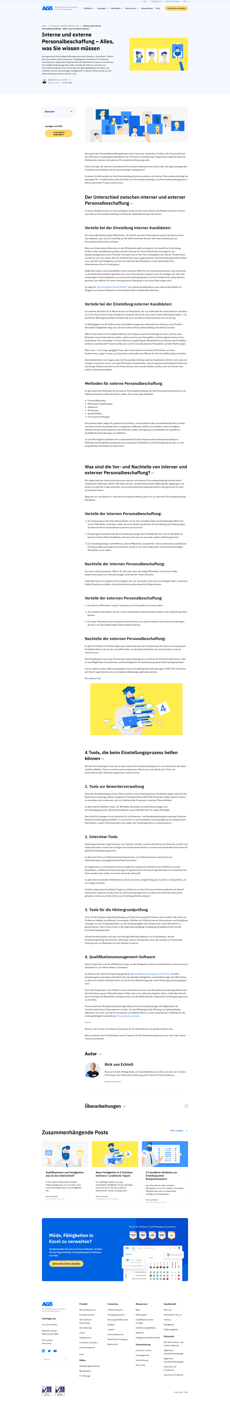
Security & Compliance (173, 1375)
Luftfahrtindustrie (115, 1310)
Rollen (82, 1360)
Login (145, 1)
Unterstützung (143, 1344)
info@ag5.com (156, 1)
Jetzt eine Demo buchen (66, 1263)
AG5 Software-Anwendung (85, 1321)
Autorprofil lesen (113, 1081)
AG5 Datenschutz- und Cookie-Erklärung (173, 1344)
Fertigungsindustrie (116, 1315)
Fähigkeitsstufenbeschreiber (148, 1337)
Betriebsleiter (85, 1371)
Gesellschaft (170, 1304)
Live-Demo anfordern (176, 8)
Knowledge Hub (142, 1355)
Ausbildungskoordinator (89, 1366)
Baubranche (113, 1344)
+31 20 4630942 (49, 1324)
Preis (81, 1354)
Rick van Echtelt (61, 80)
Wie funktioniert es (87, 1310)
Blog (44, 26)
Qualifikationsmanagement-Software (152, 973)
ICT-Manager (85, 1376)
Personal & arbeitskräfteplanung (64, 26)
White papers (141, 1315)
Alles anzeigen (176, 1130)
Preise (82, 1332)
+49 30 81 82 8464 (172, 1)
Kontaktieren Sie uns (173, 1315)
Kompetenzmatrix (87, 1315)
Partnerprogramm (87, 1347)
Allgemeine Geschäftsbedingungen (174, 1352)
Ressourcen (141, 1304)
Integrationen (85, 1337)
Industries (113, 1304)
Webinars (140, 1332)
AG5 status (140, 1365)
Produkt (83, 1304)
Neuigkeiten (169, 1324)
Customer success (144, 1350)
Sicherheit (169, 1336)
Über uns (168, 1310)
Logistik (111, 1329)
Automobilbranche (116, 1334)
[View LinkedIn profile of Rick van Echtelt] (87, 1075)
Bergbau (111, 1324)
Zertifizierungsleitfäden (146, 1328)
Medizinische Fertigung (117, 1339)
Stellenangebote (171, 1329)
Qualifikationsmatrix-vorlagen (145, 1321)
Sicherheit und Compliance (170, 1368)
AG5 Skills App (85, 1328)
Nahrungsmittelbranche (118, 1319)
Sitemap (167, 1319)
